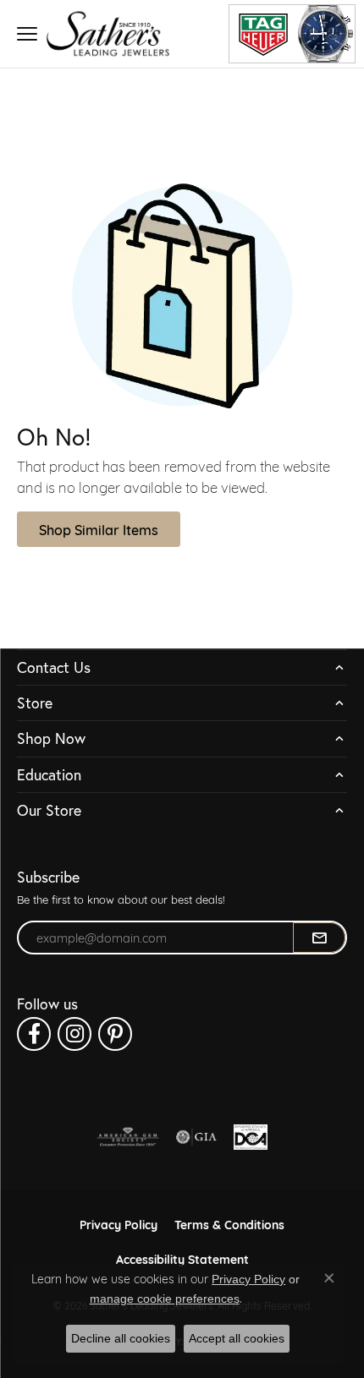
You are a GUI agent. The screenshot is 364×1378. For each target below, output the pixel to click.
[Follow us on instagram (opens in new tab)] (74, 1034)
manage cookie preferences (165, 1298)
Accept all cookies (236, 1338)
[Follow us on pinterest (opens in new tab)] (115, 1034)
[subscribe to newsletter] (319, 937)
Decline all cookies (120, 1338)
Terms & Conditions (229, 1224)
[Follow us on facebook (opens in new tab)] (34, 1034)
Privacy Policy (118, 1224)
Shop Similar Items (98, 529)
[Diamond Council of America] (250, 1137)
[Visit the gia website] (196, 1137)
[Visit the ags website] (128, 1137)
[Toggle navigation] (27, 33)
